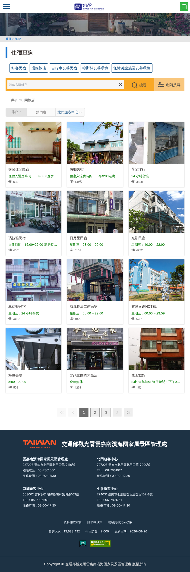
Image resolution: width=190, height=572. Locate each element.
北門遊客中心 (67, 112)
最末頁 (128, 412)
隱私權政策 (94, 522)
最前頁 (61, 412)
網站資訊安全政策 (120, 522)
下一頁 (117, 412)
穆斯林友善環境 (95, 68)
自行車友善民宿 (64, 68)
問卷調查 (184, 6)
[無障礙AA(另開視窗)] (100, 543)
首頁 (8, 38)
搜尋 (143, 85)
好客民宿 (18, 68)
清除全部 (120, 85)
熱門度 (41, 112)
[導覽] (6, 6)
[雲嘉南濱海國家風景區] (95, 6)
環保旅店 (38, 68)
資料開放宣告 (73, 522)
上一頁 (72, 412)
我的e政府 (82, 543)
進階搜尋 (173, 84)
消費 (18, 38)
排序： (17, 112)
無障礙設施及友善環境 (131, 68)
